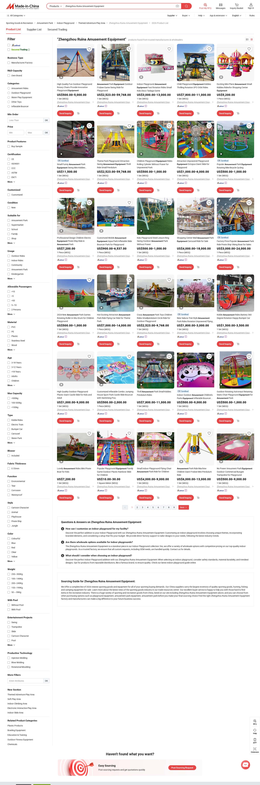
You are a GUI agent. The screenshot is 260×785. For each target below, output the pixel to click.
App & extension (217, 15)
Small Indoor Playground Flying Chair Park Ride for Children (154, 470)
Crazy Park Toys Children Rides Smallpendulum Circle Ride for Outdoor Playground (154, 318)
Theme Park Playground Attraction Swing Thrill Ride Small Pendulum (114, 164)
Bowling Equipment (17, 730)
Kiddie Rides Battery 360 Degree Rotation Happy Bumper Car (234, 316)
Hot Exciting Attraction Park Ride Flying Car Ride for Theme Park (113, 318)
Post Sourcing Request (182, 767)
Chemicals (12, 744)
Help (200, 15)
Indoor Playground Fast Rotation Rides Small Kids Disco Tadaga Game (154, 87)
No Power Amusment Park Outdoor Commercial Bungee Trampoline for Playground (234, 471)
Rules (252, 15)
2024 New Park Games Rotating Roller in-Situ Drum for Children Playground (75, 318)
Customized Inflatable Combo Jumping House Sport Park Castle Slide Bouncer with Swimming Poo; (115, 394)
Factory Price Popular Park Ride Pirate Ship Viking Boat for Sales (235, 243)
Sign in (251, 7)
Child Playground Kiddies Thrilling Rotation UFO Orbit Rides (194, 86)
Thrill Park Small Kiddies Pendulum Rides (154, 393)
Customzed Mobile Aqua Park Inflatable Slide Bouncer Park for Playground (114, 241)
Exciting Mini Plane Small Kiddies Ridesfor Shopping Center (234, 87)
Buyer (185, 15)
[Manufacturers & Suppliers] (22, 6)
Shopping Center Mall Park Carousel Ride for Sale (195, 239)
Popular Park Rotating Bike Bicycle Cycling (234, 166)
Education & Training (17, 734)
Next (182, 507)
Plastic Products (15, 725)
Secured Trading (57, 29)
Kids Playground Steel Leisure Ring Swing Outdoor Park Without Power (153, 241)
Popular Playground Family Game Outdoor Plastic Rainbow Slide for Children (115, 471)
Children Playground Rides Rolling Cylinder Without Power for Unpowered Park (154, 164)
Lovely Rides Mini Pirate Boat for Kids (74, 470)
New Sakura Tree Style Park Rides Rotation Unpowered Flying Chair (195, 320)
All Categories (16, 15)
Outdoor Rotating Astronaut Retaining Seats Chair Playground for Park (235, 394)
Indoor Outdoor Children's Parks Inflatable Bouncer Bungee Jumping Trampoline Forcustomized (195, 396)
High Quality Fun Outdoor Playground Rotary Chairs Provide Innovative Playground (74, 87)
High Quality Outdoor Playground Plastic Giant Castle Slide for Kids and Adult (74, 394)
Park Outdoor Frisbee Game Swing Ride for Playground (115, 87)
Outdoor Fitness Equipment (20, 739)
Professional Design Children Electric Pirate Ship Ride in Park (74, 241)
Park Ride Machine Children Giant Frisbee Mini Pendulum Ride (194, 471)
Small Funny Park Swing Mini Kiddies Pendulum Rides (71, 166)
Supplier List (34, 29)
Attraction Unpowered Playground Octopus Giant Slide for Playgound (193, 164)
